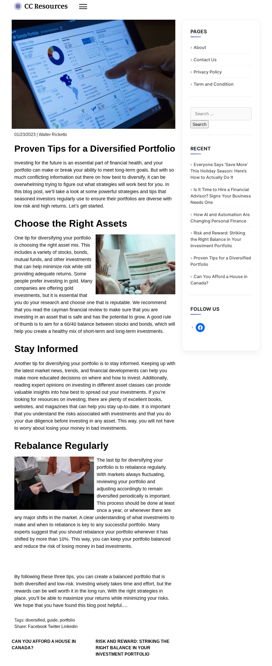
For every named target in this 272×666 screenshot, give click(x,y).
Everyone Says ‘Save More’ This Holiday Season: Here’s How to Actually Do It (219, 171)
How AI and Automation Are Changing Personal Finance (220, 218)
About (200, 47)
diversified (35, 620)
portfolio (67, 620)
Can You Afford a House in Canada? (44, 644)
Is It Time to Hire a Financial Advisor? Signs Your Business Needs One (220, 196)
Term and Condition (214, 84)
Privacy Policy (208, 72)
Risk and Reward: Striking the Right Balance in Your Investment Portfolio (132, 647)
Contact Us (205, 59)
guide (52, 620)
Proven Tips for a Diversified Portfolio (220, 261)
